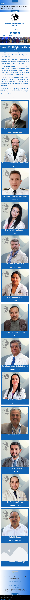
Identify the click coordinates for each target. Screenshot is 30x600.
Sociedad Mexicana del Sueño (15, 23)
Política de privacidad (5, 597)
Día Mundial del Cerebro (6, 6)
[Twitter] (14, 31)
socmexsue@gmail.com (15, 579)
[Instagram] (16, 31)
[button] (15, 27)
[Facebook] (11, 31)
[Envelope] (19, 31)
